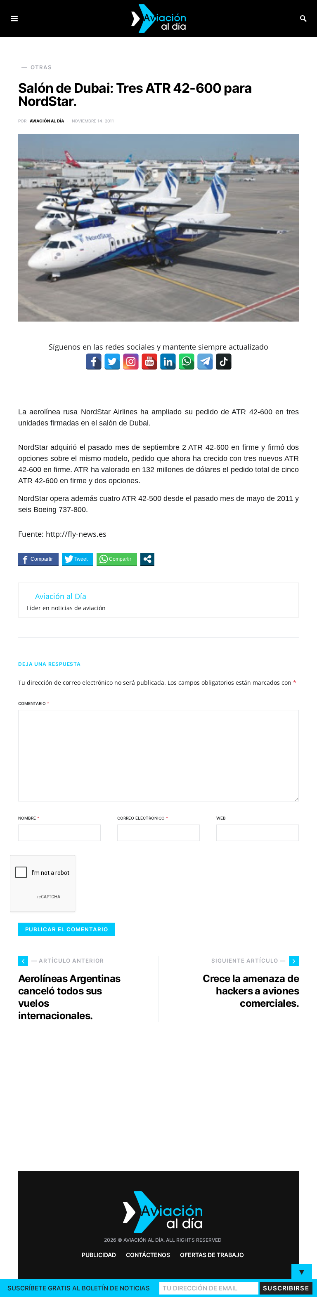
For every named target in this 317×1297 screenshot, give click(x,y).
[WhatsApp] (186, 361)
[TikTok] (223, 361)
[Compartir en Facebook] (38, 559)
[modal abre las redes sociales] (147, 559)
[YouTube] (149, 361)
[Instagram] (131, 361)
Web (221, 817)
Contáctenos (148, 1254)
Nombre (28, 817)
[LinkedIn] (168, 361)
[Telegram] (205, 361)
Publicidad (99, 1254)
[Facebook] (93, 361)
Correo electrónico (142, 817)
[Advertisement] (233, 1093)
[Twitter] (112, 361)
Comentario (33, 703)
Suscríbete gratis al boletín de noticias (78, 1288)
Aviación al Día (47, 120)
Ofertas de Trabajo (212, 1254)
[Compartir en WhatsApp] (117, 559)
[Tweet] (77, 559)
